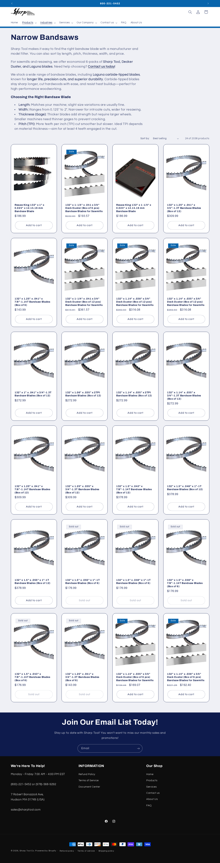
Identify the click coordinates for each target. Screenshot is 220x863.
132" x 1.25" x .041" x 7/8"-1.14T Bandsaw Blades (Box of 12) (32, 489)
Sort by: (144, 138)
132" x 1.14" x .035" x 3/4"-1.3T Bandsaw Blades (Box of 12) (184, 395)
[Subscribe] (138, 748)
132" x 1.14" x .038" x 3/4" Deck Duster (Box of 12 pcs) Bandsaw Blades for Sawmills (135, 301)
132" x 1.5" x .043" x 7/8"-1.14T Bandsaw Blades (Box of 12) (134, 489)
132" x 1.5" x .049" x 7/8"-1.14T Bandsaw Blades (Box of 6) (185, 583)
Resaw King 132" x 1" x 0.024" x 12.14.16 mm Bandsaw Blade (29, 208)
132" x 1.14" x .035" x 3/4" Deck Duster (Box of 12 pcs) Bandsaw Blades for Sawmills (186, 301)
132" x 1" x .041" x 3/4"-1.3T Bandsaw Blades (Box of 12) (33, 394)
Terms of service (86, 851)
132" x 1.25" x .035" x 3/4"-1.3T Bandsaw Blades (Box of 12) (82, 489)
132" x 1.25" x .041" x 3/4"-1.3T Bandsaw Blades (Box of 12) (184, 208)
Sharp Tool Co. (27, 851)
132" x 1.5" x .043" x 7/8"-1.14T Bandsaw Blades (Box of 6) (32, 676)
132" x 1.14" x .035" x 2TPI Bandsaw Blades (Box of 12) (134, 394)
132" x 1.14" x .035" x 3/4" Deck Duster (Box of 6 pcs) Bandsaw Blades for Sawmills (135, 676)
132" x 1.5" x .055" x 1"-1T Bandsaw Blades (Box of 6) (82, 581)
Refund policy (67, 851)
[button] (29, 23)
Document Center (89, 786)
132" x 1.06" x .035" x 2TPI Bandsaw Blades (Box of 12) (83, 394)
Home (149, 774)
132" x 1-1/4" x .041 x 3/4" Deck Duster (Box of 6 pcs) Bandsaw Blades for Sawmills (84, 208)
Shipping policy (106, 851)
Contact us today (101, 66)
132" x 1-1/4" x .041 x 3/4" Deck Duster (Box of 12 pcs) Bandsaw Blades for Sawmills (84, 301)
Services (151, 786)
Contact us (153, 793)
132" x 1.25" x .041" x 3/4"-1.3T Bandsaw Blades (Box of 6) (82, 676)
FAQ (149, 805)
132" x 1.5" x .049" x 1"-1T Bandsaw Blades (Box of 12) (185, 488)
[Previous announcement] (12, 3)
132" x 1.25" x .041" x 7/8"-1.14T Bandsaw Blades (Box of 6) (32, 301)
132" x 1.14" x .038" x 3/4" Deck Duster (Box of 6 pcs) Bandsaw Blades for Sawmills (186, 676)
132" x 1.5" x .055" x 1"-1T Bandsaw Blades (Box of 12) (32, 581)
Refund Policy (87, 774)
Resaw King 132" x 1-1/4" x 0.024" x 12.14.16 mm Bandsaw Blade (133, 208)
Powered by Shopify (45, 851)
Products (151, 780)
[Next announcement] (208, 3)
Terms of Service (89, 780)
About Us (152, 799)
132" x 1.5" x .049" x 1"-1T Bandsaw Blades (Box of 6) (133, 581)
